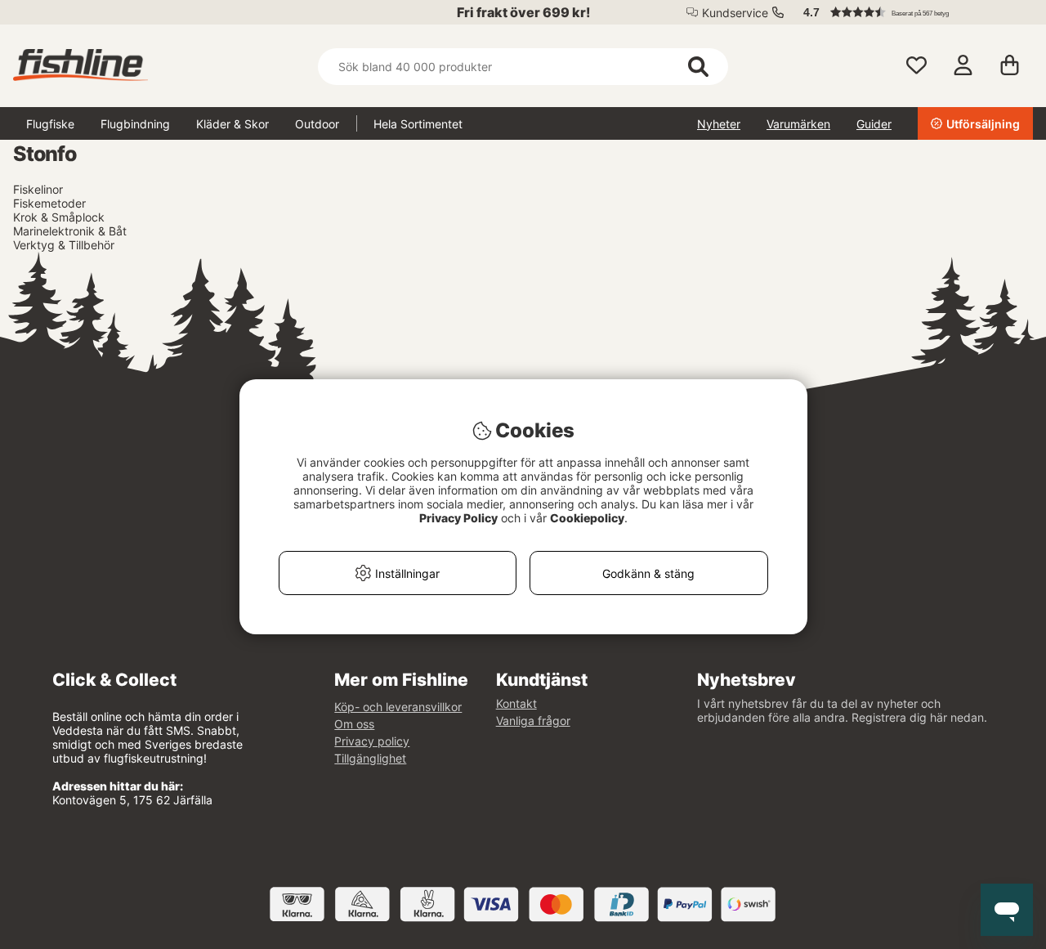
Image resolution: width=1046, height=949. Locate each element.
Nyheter (718, 124)
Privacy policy (371, 741)
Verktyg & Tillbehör (63, 245)
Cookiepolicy (587, 518)
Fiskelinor (38, 189)
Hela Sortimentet (418, 124)
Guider (874, 124)
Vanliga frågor (533, 720)
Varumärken (798, 124)
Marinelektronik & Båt (70, 231)
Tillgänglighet (370, 758)
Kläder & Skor (232, 124)
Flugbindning (135, 124)
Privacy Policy (458, 518)
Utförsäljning (983, 124)
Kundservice (735, 13)
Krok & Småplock (59, 217)
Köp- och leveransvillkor (398, 707)
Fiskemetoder (49, 203)
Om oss (354, 724)
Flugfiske (50, 124)
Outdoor (317, 124)
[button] (910, 12)
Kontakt (516, 703)
